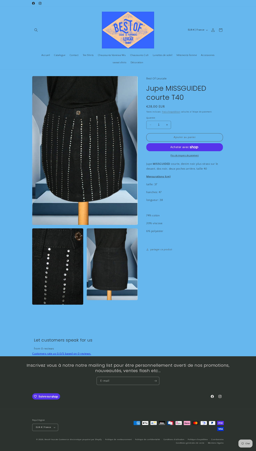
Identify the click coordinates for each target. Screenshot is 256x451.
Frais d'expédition (171, 112)
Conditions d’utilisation (174, 439)
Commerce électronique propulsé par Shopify (80, 439)
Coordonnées (217, 439)
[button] (36, 30)
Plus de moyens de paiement (184, 155)
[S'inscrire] (155, 381)
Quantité (150, 118)
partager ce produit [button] (161, 249)
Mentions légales (216, 443)
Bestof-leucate (51, 439)
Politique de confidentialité (147, 439)
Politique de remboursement (118, 439)
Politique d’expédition (198, 439)
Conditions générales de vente (190, 443)
